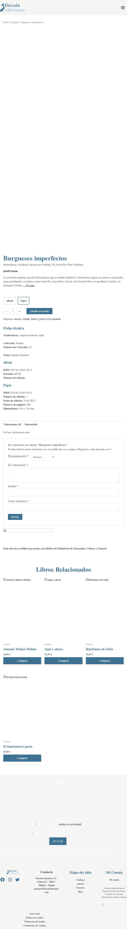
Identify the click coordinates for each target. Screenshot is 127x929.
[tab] (12, 424)
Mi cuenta (114, 879)
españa (26, 319)
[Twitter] (17, 879)
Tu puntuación (18, 456)
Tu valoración (18, 465)
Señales (15, 22)
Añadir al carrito (39, 311)
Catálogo (80, 879)
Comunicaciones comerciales (58, 829)
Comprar (22, 660)
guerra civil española (50, 319)
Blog (80, 891)
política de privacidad (70, 824)
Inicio (6, 22)
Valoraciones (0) (12, 424)
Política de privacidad (58, 820)
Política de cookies (34, 917)
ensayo (17, 319)
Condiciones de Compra (34, 925)
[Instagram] (9, 879)
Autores (80, 883)
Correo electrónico (18, 501)
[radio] (10, 300)
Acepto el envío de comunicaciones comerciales (59, 833)
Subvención (31, 424)
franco (34, 319)
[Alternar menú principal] (123, 7)
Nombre (13, 486)
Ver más (30, 285)
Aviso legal (34, 913)
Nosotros (80, 887)
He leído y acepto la (59, 824)
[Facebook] (2, 879)
